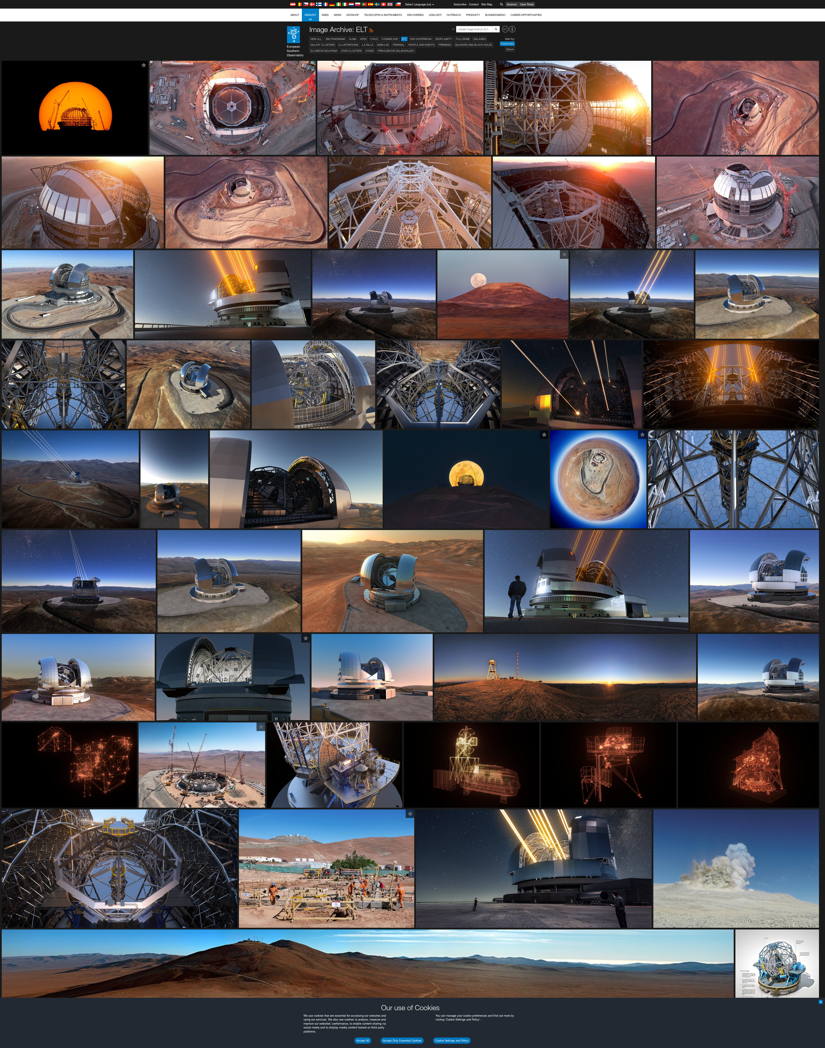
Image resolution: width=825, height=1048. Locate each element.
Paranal (399, 44)
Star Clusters (351, 50)
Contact (474, 4)
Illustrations (348, 44)
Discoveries (415, 15)
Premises (444, 44)
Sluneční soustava (323, 50)
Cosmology (390, 39)
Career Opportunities (526, 15)
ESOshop (353, 15)
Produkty (473, 15)
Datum (510, 49)
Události (435, 15)
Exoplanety (443, 39)
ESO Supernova (421, 39)
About (294, 15)
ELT (404, 39)
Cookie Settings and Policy (452, 1040)
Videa (325, 15)
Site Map (486, 4)
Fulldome (463, 39)
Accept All (362, 1040)
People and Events (421, 44)
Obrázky (310, 15)
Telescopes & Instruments (383, 15)
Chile (374, 39)
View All (316, 39)
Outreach (454, 15)
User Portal (527, 4)
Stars (370, 50)
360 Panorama (335, 39)
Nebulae (383, 44)
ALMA (352, 39)
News (337, 15)
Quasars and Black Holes (473, 44)
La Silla (367, 44)
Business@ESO (495, 15)
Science (512, 4)
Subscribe (460, 4)
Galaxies (480, 39)
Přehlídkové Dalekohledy (396, 50)
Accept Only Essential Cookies (402, 1040)
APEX (363, 39)
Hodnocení (507, 43)
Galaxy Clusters (322, 44)
